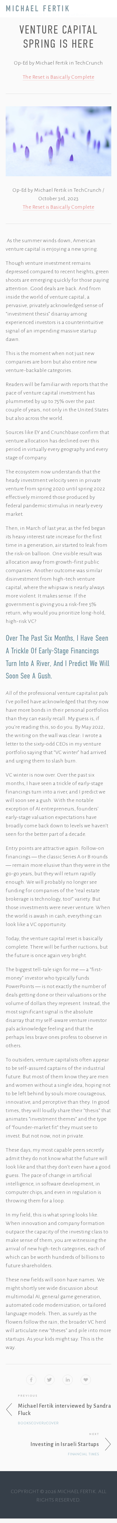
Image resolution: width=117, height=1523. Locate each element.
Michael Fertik (38, 9)
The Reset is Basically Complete (59, 77)
